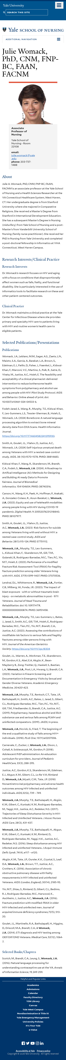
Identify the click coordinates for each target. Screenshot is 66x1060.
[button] (33, 39)
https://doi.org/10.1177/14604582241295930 (28, 436)
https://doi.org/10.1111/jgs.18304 (31, 648)
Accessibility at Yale (25, 1050)
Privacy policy (43, 1050)
